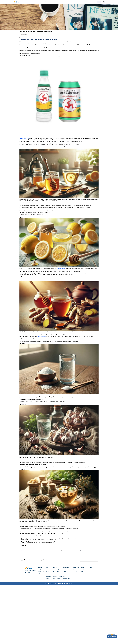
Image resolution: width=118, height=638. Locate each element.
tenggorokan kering (81, 138)
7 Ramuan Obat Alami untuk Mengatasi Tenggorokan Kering (39, 31)
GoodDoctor (25, 143)
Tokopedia (82, 146)
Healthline (86, 199)
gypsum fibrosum (32, 143)
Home (21, 31)
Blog (24, 31)
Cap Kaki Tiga (62, 146)
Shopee (76, 146)
